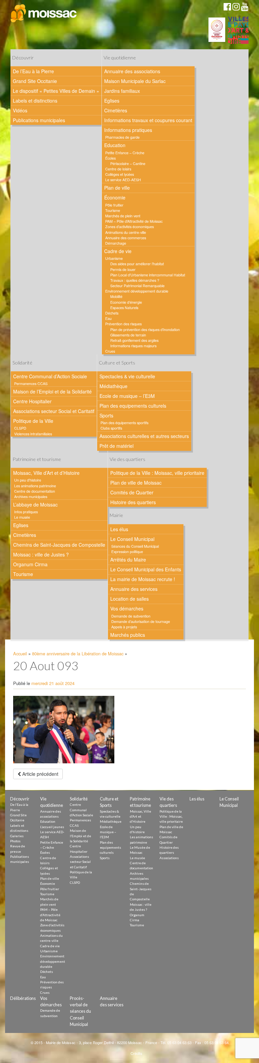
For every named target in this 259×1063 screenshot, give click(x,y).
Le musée (22, 517)
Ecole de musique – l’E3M (127, 395)
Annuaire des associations (132, 71)
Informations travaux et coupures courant (148, 120)
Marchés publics (127, 634)
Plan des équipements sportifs (124, 422)
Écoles (110, 158)
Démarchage (115, 243)
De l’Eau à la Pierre (33, 71)
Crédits (136, 1053)
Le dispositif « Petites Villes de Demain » (56, 90)
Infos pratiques (26, 511)
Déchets (111, 313)
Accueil (20, 653)
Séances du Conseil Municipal (135, 546)
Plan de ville (117, 187)
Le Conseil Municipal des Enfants (145, 569)
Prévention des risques (123, 323)
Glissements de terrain (128, 334)
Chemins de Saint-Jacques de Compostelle (59, 544)
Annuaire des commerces (125, 237)
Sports (106, 415)
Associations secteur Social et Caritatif (53, 411)
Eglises (111, 100)
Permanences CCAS (31, 383)
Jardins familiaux (122, 90)
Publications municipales (39, 120)
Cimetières (115, 110)
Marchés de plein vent (122, 215)
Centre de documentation (34, 491)
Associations (169, 858)
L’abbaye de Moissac (35, 504)
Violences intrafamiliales (33, 433)
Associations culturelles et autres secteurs (144, 436)
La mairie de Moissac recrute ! (142, 579)
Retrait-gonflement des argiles (134, 340)
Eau (108, 318)
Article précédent (39, 773)
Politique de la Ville (33, 420)
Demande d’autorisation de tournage (140, 621)
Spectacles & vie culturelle (127, 376)
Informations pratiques (128, 130)
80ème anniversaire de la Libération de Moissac (77, 653)
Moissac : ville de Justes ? (41, 554)
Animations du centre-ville (125, 232)
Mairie (116, 515)
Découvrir (23, 57)
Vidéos (20, 110)
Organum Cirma (30, 564)
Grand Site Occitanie (35, 81)
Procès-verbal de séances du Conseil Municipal (80, 1011)
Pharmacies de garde (122, 137)
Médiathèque (113, 386)
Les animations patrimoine (35, 485)
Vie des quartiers (127, 459)
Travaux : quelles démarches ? (134, 280)
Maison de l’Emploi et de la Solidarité (52, 391)
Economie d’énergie (126, 302)
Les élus (119, 529)
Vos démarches (126, 608)
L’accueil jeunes (52, 827)
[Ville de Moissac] (44, 13)
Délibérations (23, 998)
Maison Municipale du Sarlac (135, 81)
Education (114, 145)
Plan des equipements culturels (132, 405)
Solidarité (22, 362)
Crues (110, 351)
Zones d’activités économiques (129, 226)
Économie (114, 197)
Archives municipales (30, 496)
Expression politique (127, 551)
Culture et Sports (117, 362)
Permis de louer (123, 269)
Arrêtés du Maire (128, 559)
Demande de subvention (130, 616)
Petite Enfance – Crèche (124, 152)
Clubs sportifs (111, 428)
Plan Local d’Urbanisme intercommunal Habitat (147, 274)
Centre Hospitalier (32, 401)
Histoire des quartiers (133, 502)
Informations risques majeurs (133, 345)
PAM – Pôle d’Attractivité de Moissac (134, 221)
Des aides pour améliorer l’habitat (137, 263)
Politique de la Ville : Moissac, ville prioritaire (157, 472)
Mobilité (116, 296)
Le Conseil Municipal (132, 539)
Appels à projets (124, 626)
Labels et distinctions (35, 100)
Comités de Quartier (131, 492)
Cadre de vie (118, 251)
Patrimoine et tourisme (36, 459)
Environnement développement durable (136, 291)
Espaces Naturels (124, 307)
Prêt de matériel (116, 445)
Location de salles (129, 598)
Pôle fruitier (114, 205)
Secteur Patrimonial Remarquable (137, 285)
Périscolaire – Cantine (127, 163)
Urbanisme (114, 258)
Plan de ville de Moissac (136, 482)
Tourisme (112, 210)
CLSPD (20, 428)
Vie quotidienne (120, 57)
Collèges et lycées (119, 174)
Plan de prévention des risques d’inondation (145, 329)
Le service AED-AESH (123, 179)
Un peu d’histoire (27, 480)
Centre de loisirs (118, 168)
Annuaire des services (133, 588)
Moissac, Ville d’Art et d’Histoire (46, 472)
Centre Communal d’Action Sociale (50, 376)
